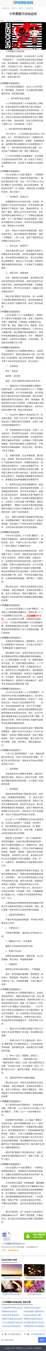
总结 (21, 8)
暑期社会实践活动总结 (33, 1319)
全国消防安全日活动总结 (34, 1326)
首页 (14, 8)
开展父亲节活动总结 (32, 1308)
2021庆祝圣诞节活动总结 (12, 1322)
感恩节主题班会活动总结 (12, 1319)
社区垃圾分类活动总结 (11, 1326)
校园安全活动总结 (9, 1311)
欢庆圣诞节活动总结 (10, 1315)
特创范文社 (19, 1348)
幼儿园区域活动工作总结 (34, 1322)
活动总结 (30, 8)
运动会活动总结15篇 (32, 1315)
